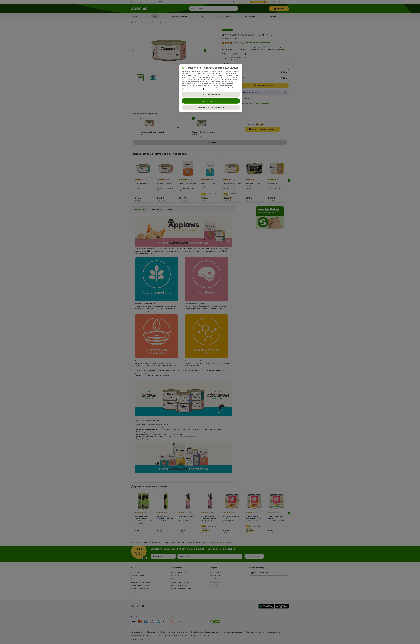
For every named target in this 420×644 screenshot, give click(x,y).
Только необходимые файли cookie (211, 107)
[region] (210, 88)
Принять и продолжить (211, 101)
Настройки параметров (211, 94)
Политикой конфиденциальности (192, 89)
